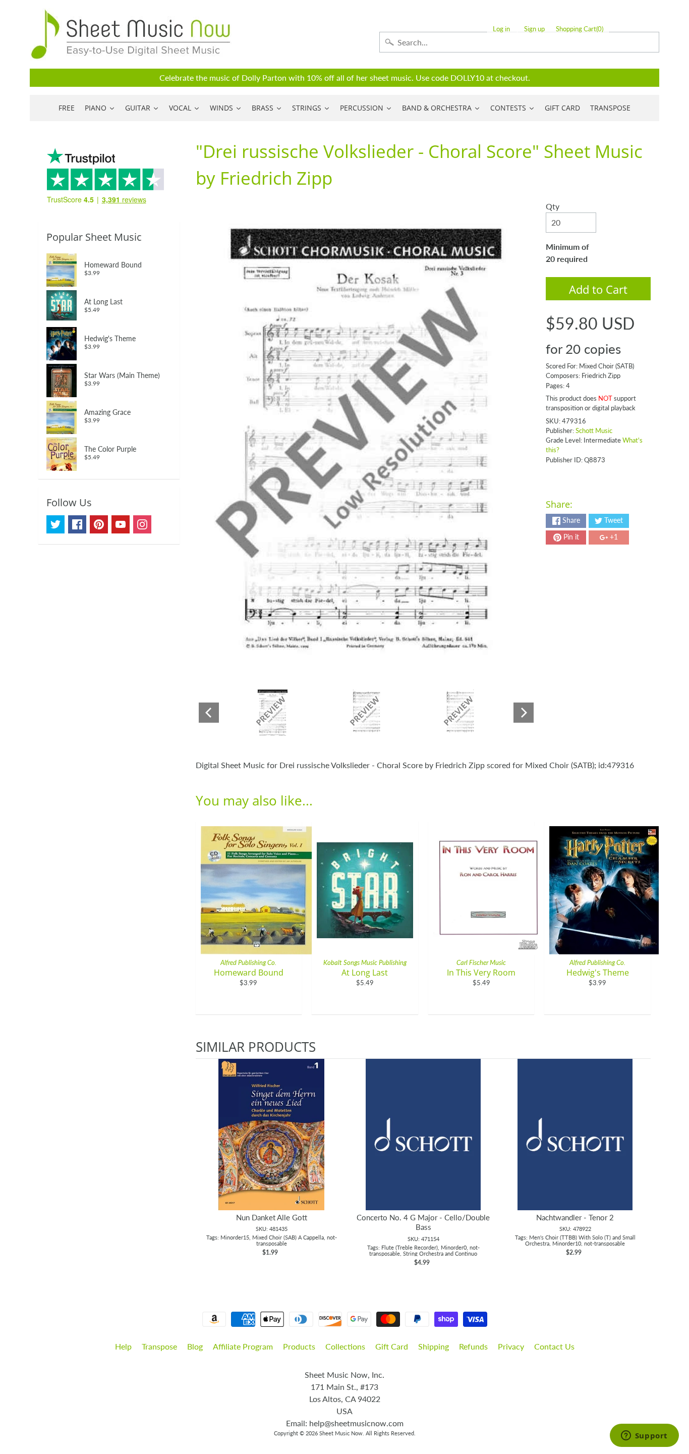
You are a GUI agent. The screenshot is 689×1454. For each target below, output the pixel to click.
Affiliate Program (243, 1346)
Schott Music (594, 430)
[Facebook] (77, 524)
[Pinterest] (99, 524)
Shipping (433, 1346)
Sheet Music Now (341, 1433)
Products (299, 1346)
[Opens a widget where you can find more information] (644, 1436)
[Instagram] (142, 524)
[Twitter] (55, 524)
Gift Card (391, 1346)
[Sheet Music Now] (131, 34)
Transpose (159, 1346)
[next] (640, 1163)
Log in (501, 29)
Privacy (511, 1346)
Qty (552, 206)
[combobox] (519, 42)
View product (272, 1145)
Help (123, 1346)
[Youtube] (120, 524)
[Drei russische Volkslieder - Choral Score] (272, 712)
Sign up (534, 29)
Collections (345, 1346)
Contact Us (554, 1346)
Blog (195, 1346)
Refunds (473, 1346)
